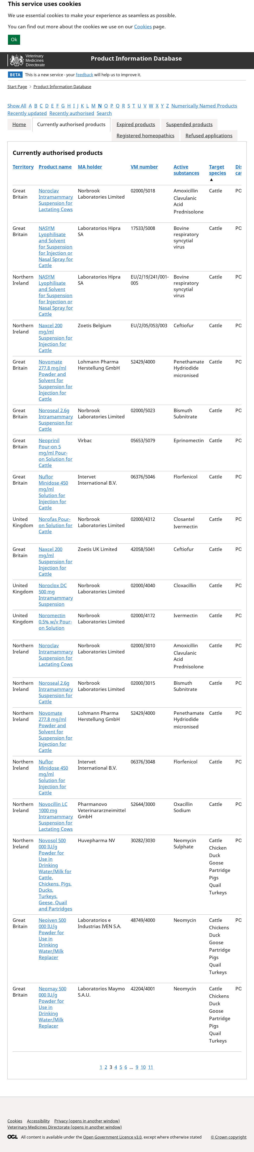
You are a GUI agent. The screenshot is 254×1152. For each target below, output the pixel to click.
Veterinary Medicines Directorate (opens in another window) (64, 1127)
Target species (217, 170)
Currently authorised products (71, 124)
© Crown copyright (229, 1137)
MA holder (90, 167)
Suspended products (189, 124)
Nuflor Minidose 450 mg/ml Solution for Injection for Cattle (53, 492)
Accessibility (38, 1121)
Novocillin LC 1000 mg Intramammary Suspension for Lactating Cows (56, 816)
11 (150, 1067)
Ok (14, 39)
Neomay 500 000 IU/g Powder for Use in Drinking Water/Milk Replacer (52, 1007)
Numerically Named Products (204, 106)
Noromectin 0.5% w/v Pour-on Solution (55, 621)
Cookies (143, 26)
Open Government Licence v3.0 (112, 1137)
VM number (144, 167)
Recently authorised (71, 113)
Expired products (136, 124)
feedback (84, 74)
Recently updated (27, 113)
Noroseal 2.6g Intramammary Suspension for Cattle (56, 419)
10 (143, 1067)
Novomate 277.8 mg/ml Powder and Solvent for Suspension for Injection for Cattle (55, 380)
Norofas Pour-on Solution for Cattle (55, 525)
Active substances (186, 170)
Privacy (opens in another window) (87, 1121)
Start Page (17, 86)
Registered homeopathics (145, 136)
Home (19, 124)
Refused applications (209, 136)
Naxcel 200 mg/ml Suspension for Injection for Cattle (55, 338)
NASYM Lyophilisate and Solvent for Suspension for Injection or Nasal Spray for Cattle (56, 247)
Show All (16, 106)
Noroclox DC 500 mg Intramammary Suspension (56, 594)
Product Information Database (136, 58)
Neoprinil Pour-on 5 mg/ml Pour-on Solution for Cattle (55, 452)
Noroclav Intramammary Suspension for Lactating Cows (56, 200)
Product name (55, 167)
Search (104, 113)
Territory (23, 167)
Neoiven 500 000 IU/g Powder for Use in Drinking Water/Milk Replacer (52, 939)
